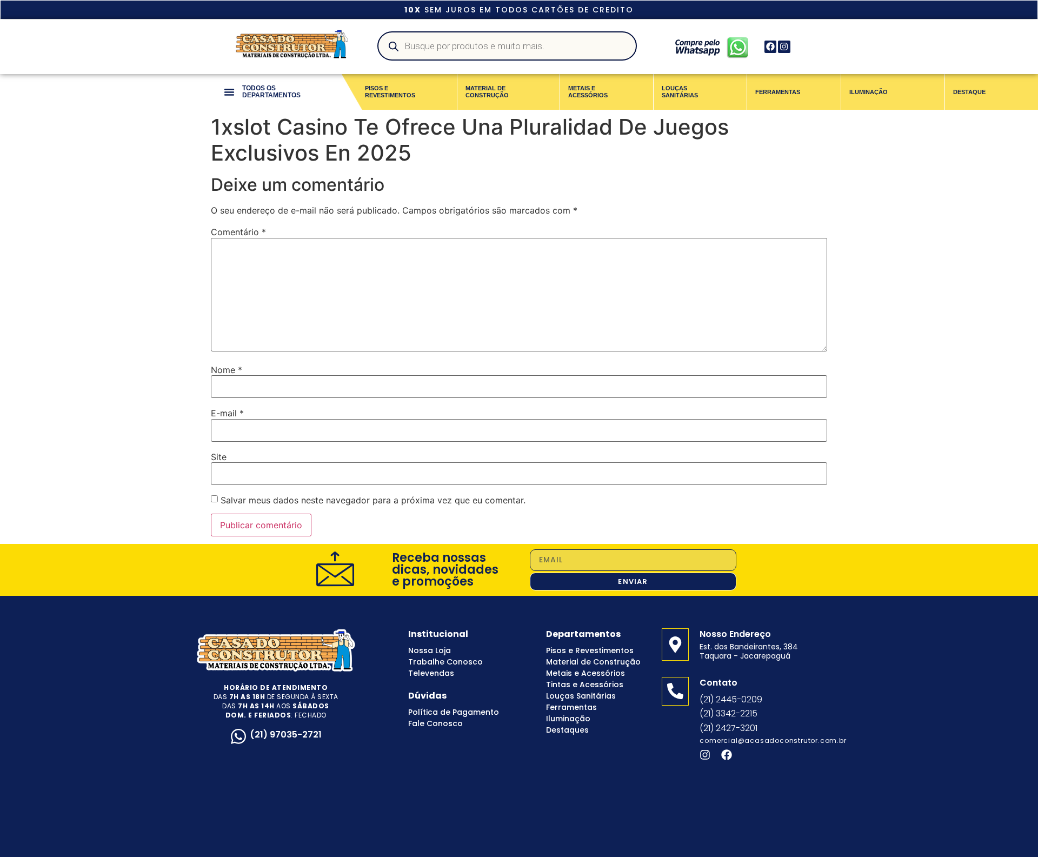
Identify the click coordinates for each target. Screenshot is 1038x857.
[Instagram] (784, 46)
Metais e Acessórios (585, 673)
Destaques (567, 730)
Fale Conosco (435, 723)
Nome (226, 370)
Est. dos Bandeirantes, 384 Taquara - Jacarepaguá (749, 651)
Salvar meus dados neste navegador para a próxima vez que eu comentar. (373, 500)
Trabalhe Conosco (445, 661)
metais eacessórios (588, 91)
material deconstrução (487, 91)
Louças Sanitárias (581, 695)
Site (219, 457)
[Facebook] (770, 46)
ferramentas (777, 92)
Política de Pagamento (453, 712)
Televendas (431, 673)
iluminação (868, 92)
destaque (969, 92)
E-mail (227, 413)
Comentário (238, 232)
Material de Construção (593, 661)
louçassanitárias (680, 91)
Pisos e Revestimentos (590, 650)
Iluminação (568, 718)
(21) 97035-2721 (286, 734)
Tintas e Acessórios (584, 684)
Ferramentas (571, 707)
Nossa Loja (429, 650)
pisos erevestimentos (390, 91)
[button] (229, 92)
